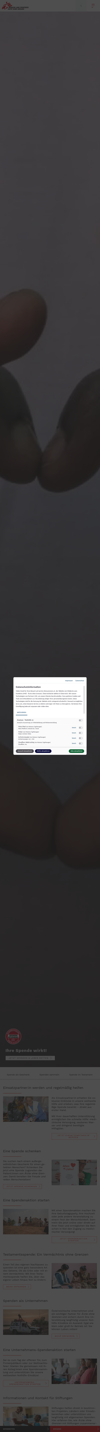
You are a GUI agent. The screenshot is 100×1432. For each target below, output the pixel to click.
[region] (50, 716)
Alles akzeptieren (76, 751)
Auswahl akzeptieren (25, 751)
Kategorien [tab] (21, 712)
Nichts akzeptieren (43, 751)
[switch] (81, 720)
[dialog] (50, 716)
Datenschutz (79, 681)
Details (74, 727)
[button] (80, 720)
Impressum (69, 681)
